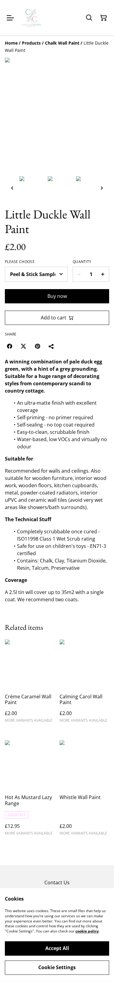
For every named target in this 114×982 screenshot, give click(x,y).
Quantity (82, 262)
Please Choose (20, 262)
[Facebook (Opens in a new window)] (9, 346)
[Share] (51, 346)
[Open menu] (10, 18)
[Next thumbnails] (102, 188)
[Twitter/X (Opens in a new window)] (23, 346)
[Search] (89, 18)
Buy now (57, 296)
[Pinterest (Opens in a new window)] (37, 346)
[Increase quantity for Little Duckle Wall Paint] (103, 274)
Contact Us (57, 882)
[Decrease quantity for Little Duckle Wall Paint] (79, 274)
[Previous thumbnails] (12, 188)
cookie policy (87, 931)
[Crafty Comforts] (31, 17)
